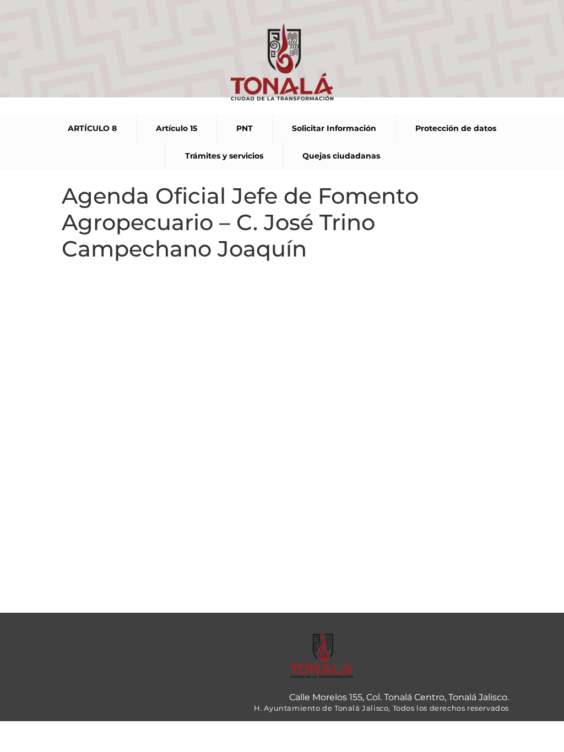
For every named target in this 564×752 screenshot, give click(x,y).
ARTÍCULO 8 (92, 128)
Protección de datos (455, 128)
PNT (244, 128)
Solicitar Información (334, 128)
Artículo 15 (176, 128)
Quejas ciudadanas (341, 156)
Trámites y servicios (224, 156)
